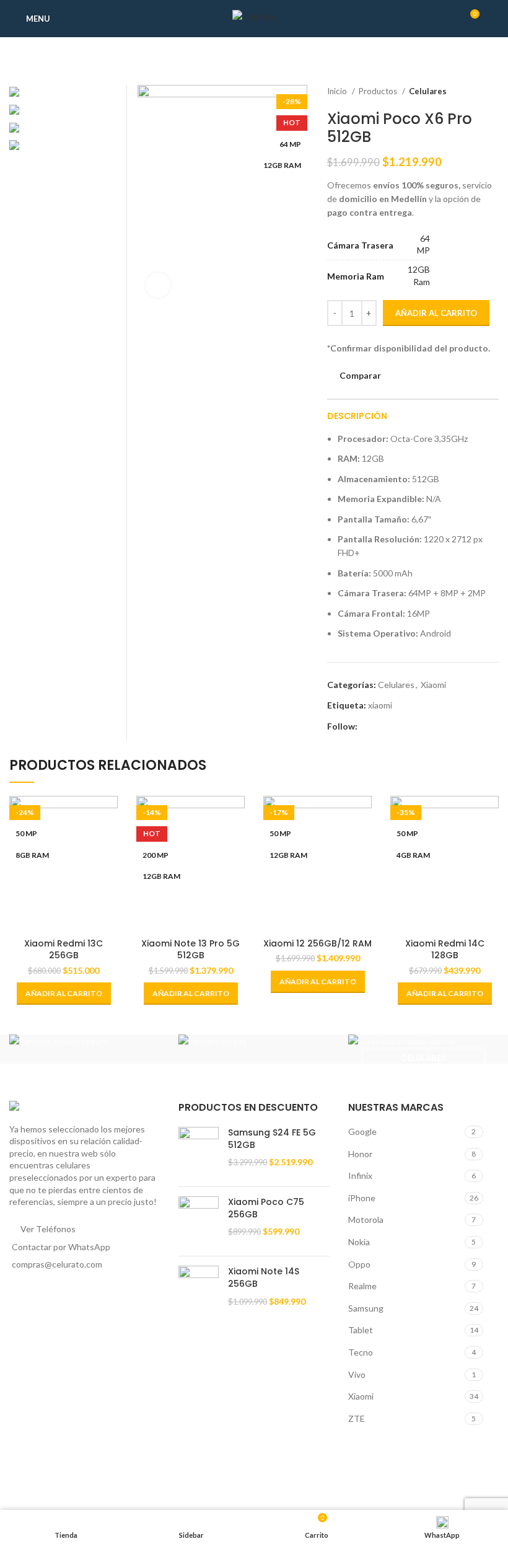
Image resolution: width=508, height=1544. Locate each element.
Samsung (365, 1308)
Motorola (365, 1219)
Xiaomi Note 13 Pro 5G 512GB (190, 949)
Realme (362, 1286)
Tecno (360, 1352)
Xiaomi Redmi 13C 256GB (63, 949)
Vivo (357, 1374)
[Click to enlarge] (158, 285)
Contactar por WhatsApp (61, 1247)
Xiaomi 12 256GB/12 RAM (317, 943)
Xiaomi (433, 684)
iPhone (361, 1198)
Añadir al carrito (436, 313)
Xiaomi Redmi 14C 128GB (444, 949)
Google (362, 1131)
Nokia (359, 1242)
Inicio (338, 91)
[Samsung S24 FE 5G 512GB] (198, 1152)
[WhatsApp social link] (382, 726)
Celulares (428, 91)
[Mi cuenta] (494, 18)
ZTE (356, 1418)
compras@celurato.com (57, 1264)
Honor (360, 1154)
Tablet (360, 1330)
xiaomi (380, 705)
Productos (379, 91)
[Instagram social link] (368, 726)
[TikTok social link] (396, 726)
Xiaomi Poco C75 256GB (266, 1208)
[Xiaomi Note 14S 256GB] (198, 1291)
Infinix (360, 1175)
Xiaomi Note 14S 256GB (263, 1278)
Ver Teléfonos (48, 1229)
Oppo (359, 1264)
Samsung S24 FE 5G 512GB (272, 1139)
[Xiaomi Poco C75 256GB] (198, 1221)
